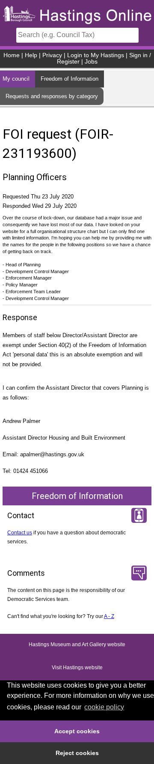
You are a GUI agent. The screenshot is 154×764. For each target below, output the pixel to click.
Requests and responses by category (52, 96)
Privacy (52, 55)
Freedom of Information (69, 79)
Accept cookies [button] (77, 731)
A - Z (109, 616)
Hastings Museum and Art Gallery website (77, 645)
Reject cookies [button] (77, 752)
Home (11, 55)
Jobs (91, 61)
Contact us (19, 533)
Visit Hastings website (77, 668)
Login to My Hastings (95, 55)
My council (16, 79)
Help (31, 55)
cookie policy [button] (104, 707)
